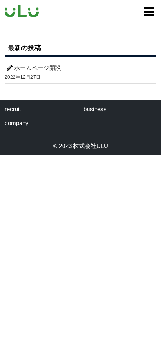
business (95, 109)
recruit (13, 109)
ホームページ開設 (37, 68)
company (17, 123)
